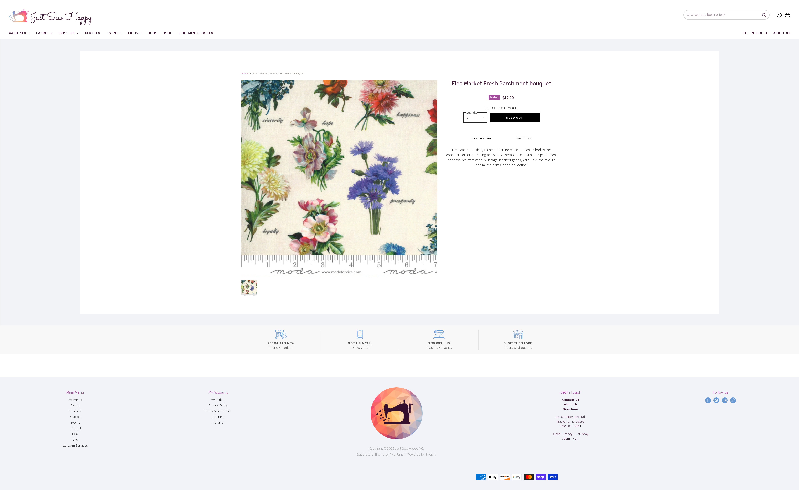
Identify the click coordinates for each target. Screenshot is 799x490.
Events (114, 33)
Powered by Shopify (421, 455)
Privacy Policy (217, 405)
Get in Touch (755, 33)
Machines (17, 33)
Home (244, 73)
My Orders (218, 400)
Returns (218, 423)
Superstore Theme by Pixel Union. (382, 455)
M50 (167, 33)
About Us (782, 33)
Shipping (218, 417)
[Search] (764, 15)
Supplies (67, 33)
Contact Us (570, 400)
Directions (570, 409)
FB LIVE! (135, 33)
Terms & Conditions (218, 411)
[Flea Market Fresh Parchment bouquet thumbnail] (249, 288)
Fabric (43, 33)
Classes (92, 33)
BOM (153, 33)
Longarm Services (196, 33)
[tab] (481, 139)
